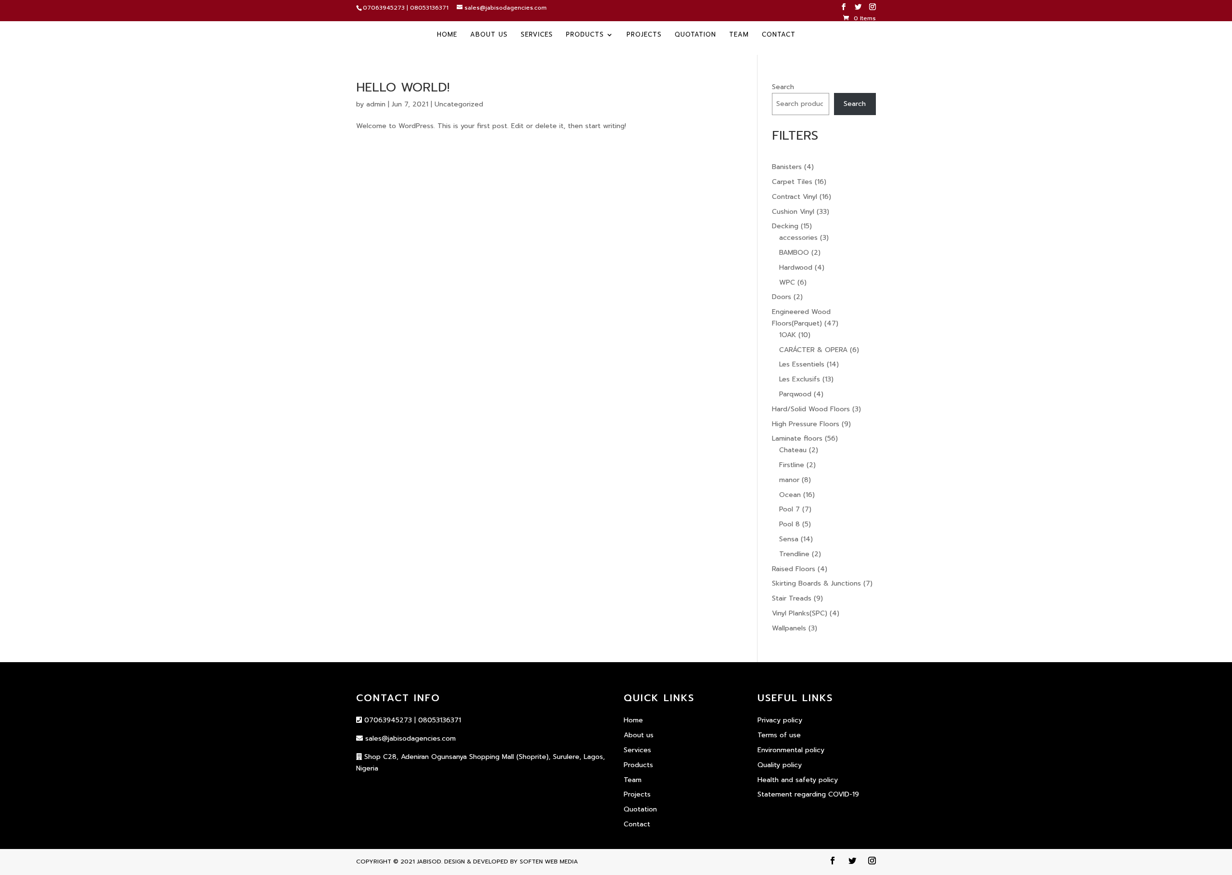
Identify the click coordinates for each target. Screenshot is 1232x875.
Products (585, 35)
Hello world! (402, 87)
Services (537, 35)
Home (447, 35)
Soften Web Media (549, 861)
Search (783, 87)
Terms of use (779, 735)
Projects (644, 35)
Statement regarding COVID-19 (808, 794)
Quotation (695, 35)
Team (739, 35)
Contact (779, 35)
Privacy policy (779, 720)
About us (489, 35)
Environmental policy (790, 750)
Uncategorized (459, 104)
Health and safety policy (797, 780)
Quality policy (779, 765)
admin (375, 104)
